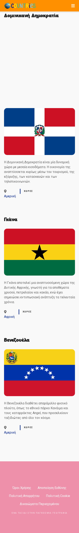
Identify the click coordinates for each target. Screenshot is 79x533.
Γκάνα (10, 219)
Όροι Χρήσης (22, 488)
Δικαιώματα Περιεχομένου (39, 504)
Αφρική (9, 317)
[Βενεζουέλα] (39, 351)
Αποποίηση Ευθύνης (52, 488)
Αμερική (10, 196)
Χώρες (28, 191)
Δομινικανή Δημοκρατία (31, 15)
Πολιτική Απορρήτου (24, 496)
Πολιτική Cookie (58, 496)
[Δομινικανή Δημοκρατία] (39, 110)
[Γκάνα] (39, 231)
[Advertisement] (39, 64)
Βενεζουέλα (17, 340)
